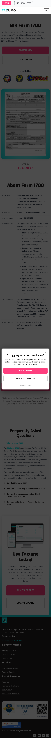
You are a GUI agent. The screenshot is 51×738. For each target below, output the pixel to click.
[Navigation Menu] (46, 10)
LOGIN (6, 3)
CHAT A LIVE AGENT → (25, 378)
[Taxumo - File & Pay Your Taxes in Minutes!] (9, 10)
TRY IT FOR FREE (25, 371)
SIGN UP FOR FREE (23, 3)
